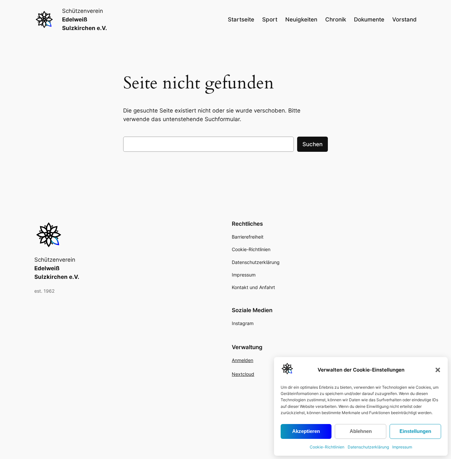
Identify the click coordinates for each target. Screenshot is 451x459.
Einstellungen (415, 431)
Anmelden (242, 360)
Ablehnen (361, 431)
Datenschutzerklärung (368, 446)
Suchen (312, 144)
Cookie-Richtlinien (327, 446)
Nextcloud (243, 374)
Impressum (402, 446)
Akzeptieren (306, 431)
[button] (437, 370)
